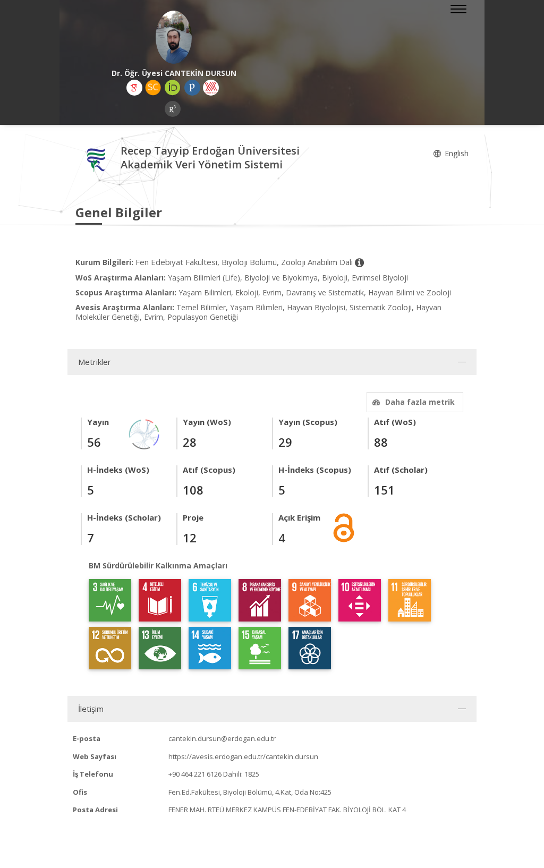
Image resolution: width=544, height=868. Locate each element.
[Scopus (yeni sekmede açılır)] (153, 88)
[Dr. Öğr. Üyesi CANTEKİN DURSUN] (173, 37)
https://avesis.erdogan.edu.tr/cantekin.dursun (243, 756)
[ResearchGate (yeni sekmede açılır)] (173, 109)
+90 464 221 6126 (195, 774)
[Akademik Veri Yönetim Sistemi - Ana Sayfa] (98, 159)
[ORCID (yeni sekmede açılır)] (173, 88)
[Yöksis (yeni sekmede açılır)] (211, 88)
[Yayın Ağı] (144, 433)
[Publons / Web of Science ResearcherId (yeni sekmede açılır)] (192, 88)
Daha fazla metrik (420, 402)
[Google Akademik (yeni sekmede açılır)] (134, 88)
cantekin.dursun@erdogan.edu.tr (222, 738)
